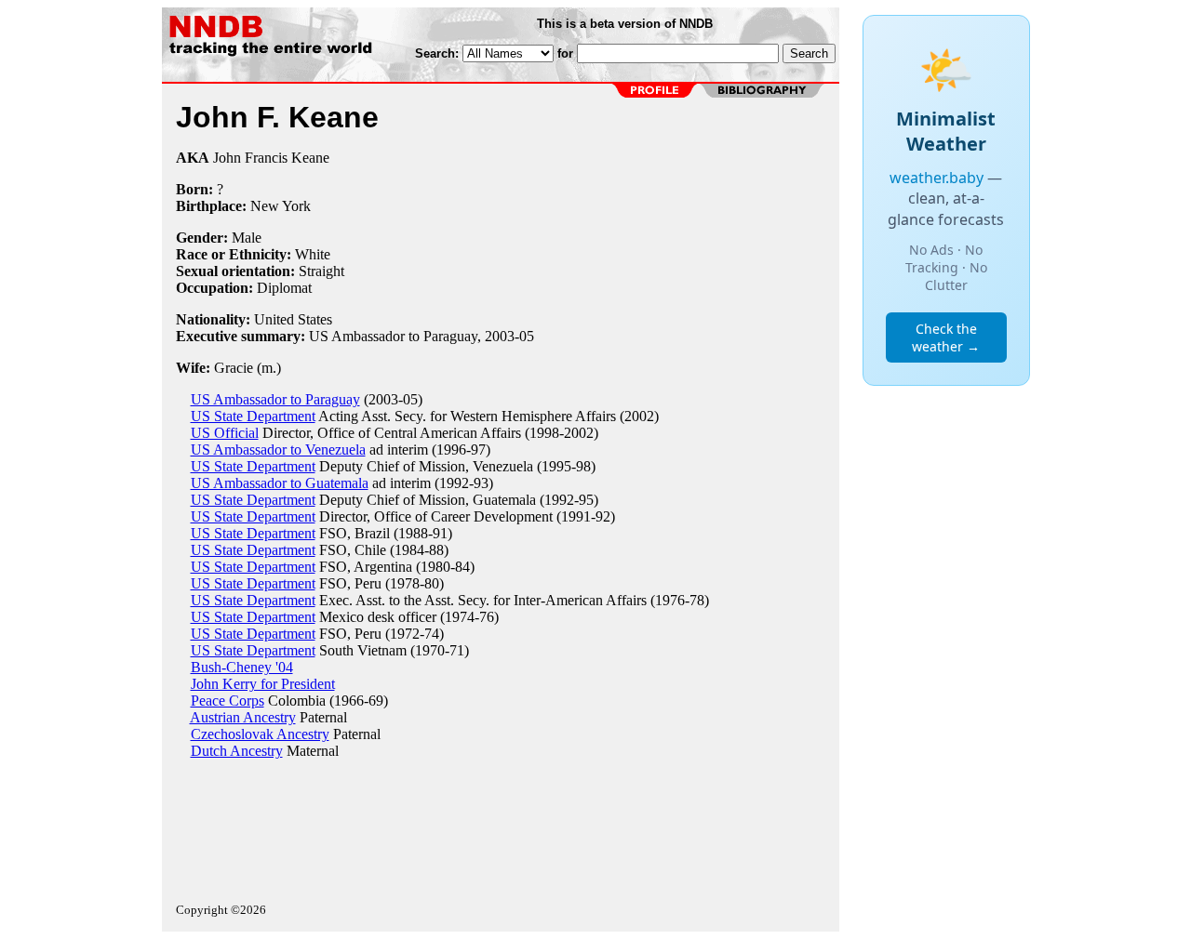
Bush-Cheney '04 (242, 667)
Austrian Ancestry (243, 717)
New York (280, 206)
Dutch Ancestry (237, 751)
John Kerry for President (263, 684)
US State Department (253, 416)
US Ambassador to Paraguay (275, 399)
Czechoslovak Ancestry (260, 734)
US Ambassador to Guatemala (279, 483)
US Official (225, 433)
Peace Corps (227, 700)
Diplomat (284, 288)
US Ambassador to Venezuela (278, 449)
